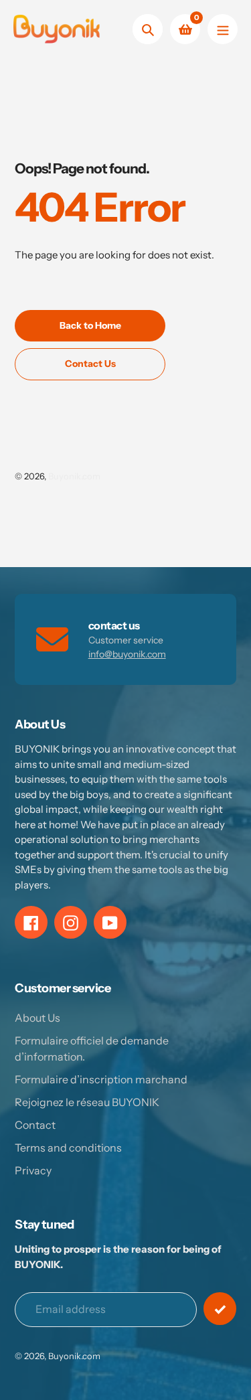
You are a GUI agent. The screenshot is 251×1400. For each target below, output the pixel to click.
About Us (37, 1017)
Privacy (33, 1170)
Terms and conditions (68, 1147)
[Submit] (219, 1308)
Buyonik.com (74, 476)
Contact (35, 1125)
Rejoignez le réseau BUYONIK (87, 1102)
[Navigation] (222, 29)
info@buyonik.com (127, 654)
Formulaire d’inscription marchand (101, 1079)
